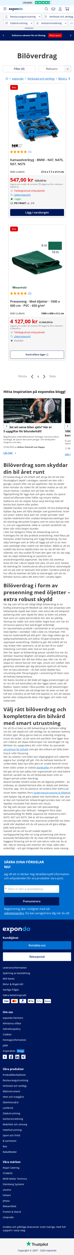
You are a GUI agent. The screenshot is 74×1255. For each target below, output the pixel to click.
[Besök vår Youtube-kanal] (5, 1058)
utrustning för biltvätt (15, 749)
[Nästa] (44, 376)
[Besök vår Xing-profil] (23, 1058)
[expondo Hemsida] (7, 79)
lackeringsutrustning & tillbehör (52, 792)
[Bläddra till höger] (70, 35)
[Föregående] (32, 376)
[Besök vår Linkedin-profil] (17, 1058)
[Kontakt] (53, 9)
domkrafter (42, 767)
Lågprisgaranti (22, 194)
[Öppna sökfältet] (46, 9)
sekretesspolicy (14, 913)
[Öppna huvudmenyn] (4, 9)
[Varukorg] (67, 9)
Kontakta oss (37, 945)
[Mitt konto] (60, 9)
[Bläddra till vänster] (3, 35)
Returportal (37, 957)
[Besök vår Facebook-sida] (11, 1058)
